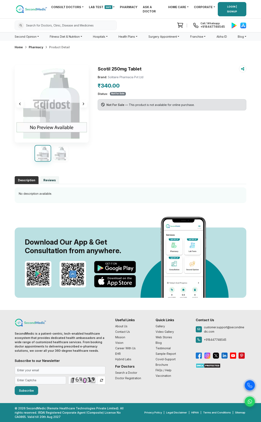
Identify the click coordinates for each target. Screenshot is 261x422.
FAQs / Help (163, 370)
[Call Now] (250, 385)
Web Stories (164, 337)
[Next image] (83, 104)
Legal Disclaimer (176, 412)
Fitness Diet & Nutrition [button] (65, 36)
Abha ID (222, 36)
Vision (119, 342)
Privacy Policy (153, 412)
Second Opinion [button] (25, 36)
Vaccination (163, 375)
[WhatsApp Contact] (250, 401)
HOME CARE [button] (177, 7)
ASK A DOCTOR (149, 9)
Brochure (162, 364)
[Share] (242, 69)
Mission (120, 337)
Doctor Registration (128, 378)
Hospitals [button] (99, 36)
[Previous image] (20, 104)
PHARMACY (128, 7)
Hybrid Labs (123, 359)
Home (19, 47)
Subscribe (26, 390)
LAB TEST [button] (100, 7)
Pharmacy (36, 47)
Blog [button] (241, 36)
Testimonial (163, 348)
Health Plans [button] (126, 36)
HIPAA (195, 412)
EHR (118, 353)
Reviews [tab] (49, 180)
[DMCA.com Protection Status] (208, 365)
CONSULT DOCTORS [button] (66, 7)
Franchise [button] (196, 36)
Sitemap (240, 412)
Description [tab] (26, 180)
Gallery (160, 326)
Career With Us (125, 348)
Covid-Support (166, 359)
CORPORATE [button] (203, 7)
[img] (52, 104)
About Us (121, 326)
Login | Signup (232, 9)
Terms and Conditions (217, 412)
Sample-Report (166, 353)
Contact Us (122, 331)
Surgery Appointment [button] (162, 36)
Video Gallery (165, 331)
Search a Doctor (126, 372)
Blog (159, 342)
